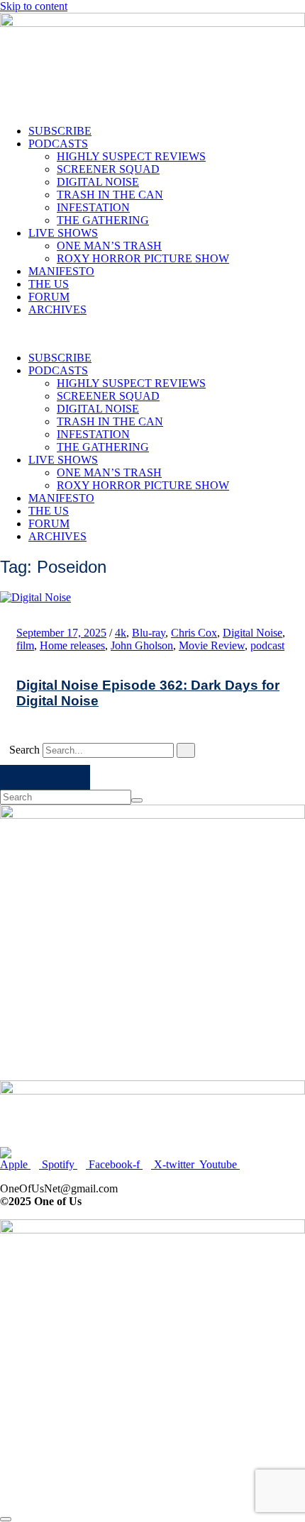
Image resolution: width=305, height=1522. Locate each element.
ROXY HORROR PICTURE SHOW (143, 258)
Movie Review (212, 645)
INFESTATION (93, 207)
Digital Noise (252, 633)
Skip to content (33, 6)
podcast (267, 645)
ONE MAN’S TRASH (109, 246)
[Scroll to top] (5, 1519)
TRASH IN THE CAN (110, 195)
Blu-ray (148, 633)
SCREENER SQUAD (108, 169)
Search (24, 750)
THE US (48, 284)
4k (120, 633)
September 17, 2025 (61, 633)
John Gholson (142, 645)
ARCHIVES (57, 309)
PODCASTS (58, 144)
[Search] (186, 750)
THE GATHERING (103, 220)
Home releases (72, 645)
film (25, 645)
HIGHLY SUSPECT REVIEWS (131, 156)
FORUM (49, 297)
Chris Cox (194, 633)
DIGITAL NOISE (98, 182)
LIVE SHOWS (63, 233)
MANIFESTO (61, 271)
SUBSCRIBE (60, 131)
